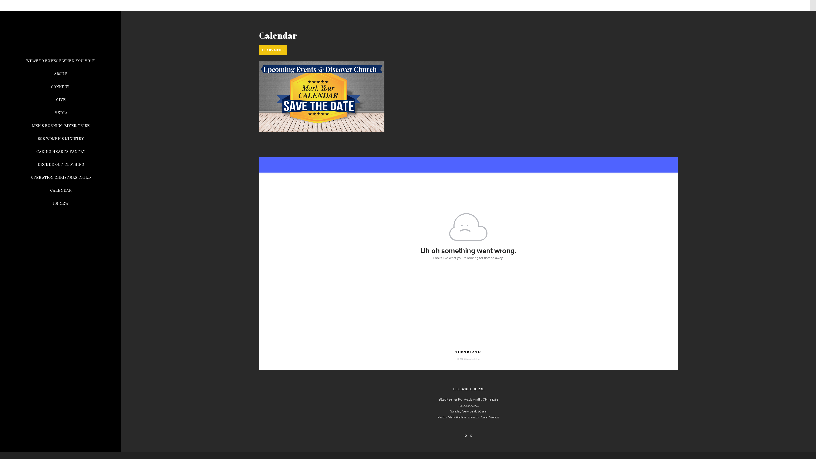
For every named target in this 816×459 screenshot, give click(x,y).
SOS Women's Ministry (61, 139)
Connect (61, 87)
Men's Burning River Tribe (61, 126)
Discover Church (60, 43)
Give (61, 100)
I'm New (61, 203)
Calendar (61, 191)
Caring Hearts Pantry (60, 152)
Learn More (273, 50)
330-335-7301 (469, 405)
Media (60, 113)
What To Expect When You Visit (60, 61)
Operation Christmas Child (61, 178)
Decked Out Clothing (61, 165)
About (61, 74)
